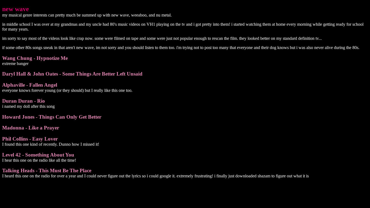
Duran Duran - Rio (23, 101)
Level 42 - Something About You (38, 155)
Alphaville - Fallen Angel (29, 85)
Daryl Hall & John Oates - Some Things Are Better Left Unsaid (72, 74)
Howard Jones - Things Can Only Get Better (51, 117)
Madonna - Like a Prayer (30, 128)
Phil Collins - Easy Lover (30, 139)
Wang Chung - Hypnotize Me (35, 58)
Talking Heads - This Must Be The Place (46, 170)
